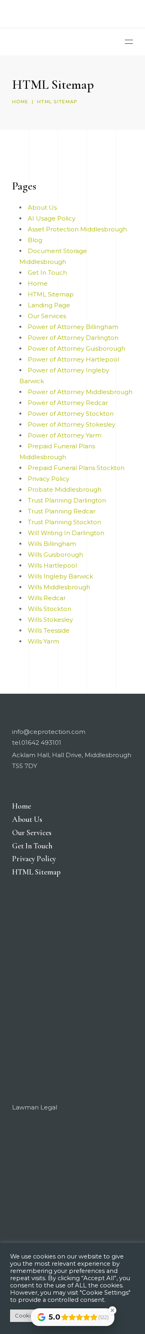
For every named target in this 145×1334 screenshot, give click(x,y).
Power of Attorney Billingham (73, 327)
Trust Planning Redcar (61, 511)
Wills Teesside (49, 630)
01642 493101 (41, 742)
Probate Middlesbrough (65, 489)
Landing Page (49, 305)
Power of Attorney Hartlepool (73, 359)
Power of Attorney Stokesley (71, 424)
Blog (35, 240)
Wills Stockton (49, 609)
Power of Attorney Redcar (68, 403)
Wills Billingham (52, 543)
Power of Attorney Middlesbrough (80, 392)
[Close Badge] (112, 1310)
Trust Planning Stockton (64, 522)
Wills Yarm (43, 641)
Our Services (47, 316)
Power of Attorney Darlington (73, 337)
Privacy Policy (48, 478)
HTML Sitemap (51, 294)
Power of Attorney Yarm (65, 435)
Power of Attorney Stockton (71, 413)
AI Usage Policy (51, 218)
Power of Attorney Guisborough (76, 348)
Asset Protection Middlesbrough (77, 229)
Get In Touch (47, 272)
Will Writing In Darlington (66, 533)
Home (20, 101)
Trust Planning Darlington (67, 500)
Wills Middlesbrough (59, 587)
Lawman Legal (34, 1107)
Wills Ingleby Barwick (60, 576)
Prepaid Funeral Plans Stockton (76, 468)
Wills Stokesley (50, 619)
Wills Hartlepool (52, 565)
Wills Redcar (47, 598)
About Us (42, 207)
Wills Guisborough (55, 554)
